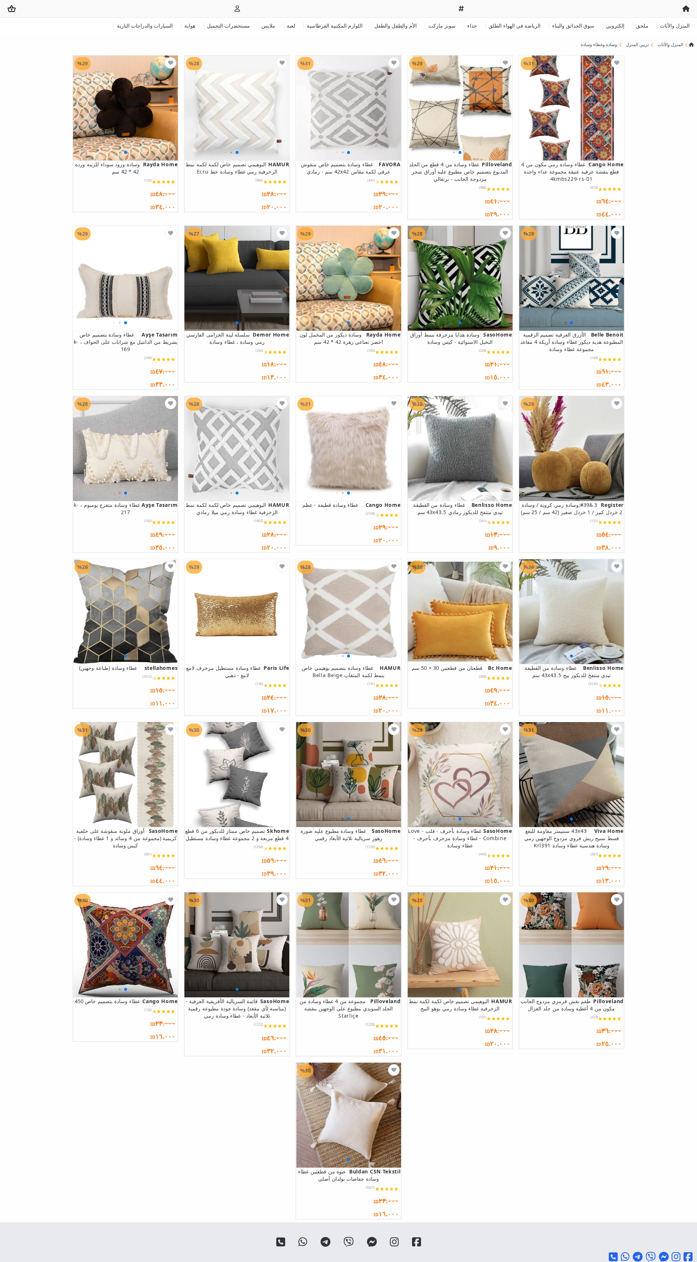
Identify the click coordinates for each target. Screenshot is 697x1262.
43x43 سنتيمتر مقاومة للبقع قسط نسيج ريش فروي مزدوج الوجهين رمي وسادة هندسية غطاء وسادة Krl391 (574, 838)
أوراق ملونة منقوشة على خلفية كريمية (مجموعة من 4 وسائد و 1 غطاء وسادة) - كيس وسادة (126, 838)
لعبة (291, 25)
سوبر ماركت (442, 25)
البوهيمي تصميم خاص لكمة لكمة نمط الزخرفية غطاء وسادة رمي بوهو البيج (460, 1005)
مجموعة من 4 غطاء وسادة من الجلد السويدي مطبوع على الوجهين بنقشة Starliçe (349, 1008)
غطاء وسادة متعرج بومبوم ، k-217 (126, 508)
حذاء (472, 25)
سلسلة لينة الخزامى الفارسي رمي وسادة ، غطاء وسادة (237, 338)
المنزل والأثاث (675, 25)
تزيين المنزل (637, 45)
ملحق (642, 25)
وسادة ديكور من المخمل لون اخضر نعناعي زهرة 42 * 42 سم (349, 338)
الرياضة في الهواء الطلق (515, 25)
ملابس (268, 25)
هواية (189, 25)
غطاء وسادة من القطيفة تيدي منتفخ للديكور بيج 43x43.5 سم (574, 671)
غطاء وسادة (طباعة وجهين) (128, 667)
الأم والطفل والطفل (395, 25)
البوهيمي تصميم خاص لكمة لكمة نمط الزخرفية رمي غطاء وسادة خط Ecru (237, 168)
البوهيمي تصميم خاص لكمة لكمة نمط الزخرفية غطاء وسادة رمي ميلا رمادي (237, 508)
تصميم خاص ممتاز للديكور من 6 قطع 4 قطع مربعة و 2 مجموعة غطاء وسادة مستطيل (237, 834)
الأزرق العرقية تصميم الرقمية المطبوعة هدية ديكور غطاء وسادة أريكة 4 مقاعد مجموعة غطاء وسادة (572, 342)
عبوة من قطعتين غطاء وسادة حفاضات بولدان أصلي (349, 1175)
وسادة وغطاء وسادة (599, 45)
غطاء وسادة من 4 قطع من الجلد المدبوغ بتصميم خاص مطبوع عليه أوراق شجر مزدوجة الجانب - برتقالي (460, 171)
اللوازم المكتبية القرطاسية (335, 25)
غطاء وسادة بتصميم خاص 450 (126, 1001)
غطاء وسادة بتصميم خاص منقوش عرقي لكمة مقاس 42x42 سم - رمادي (350, 168)
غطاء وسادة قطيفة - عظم (351, 504)
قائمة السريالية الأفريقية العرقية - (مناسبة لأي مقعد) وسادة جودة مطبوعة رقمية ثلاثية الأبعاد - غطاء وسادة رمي (237, 1008)
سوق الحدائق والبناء (573, 25)
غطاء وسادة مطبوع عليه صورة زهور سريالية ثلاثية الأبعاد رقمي (350, 834)
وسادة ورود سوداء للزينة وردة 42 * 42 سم (126, 168)
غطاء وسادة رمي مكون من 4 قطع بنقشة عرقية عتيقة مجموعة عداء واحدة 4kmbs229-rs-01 (572, 171)
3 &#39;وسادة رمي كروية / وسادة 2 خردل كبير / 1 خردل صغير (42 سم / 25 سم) (572, 508)
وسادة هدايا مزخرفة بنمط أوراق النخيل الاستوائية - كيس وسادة (461, 338)
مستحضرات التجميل (228, 25)
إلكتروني (615, 25)
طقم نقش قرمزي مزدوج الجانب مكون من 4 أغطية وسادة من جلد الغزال (572, 1005)
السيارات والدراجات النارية (145, 25)
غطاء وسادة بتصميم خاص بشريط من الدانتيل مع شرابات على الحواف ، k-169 (126, 342)
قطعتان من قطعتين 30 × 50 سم (462, 667)
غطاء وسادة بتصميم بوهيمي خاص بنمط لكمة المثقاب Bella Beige (351, 671)
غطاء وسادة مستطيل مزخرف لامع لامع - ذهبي (237, 671)
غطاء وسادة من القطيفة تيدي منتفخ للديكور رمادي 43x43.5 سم (462, 508)
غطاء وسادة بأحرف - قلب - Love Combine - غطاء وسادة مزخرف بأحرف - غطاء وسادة (460, 838)
